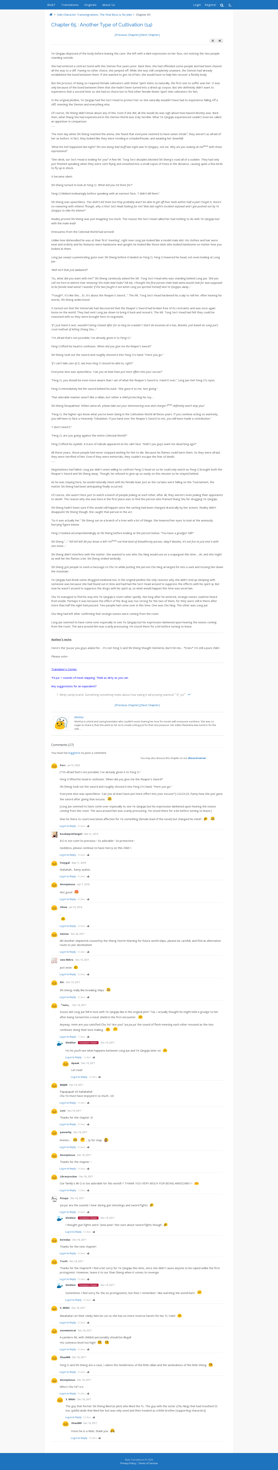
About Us (108, 5)
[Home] (50, 14)
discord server (197, 758)
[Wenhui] (61, 729)
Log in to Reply (68, 826)
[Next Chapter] (150, 35)
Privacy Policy (128, 1463)
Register (210, 5)
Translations (70, 5)
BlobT (51, 5)
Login (197, 5)
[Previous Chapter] (127, 35)
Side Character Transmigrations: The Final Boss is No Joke (94, 14)
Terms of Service (148, 1463)
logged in (74, 753)
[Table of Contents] (213, 41)
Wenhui (78, 717)
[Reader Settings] (220, 41)
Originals (90, 5)
